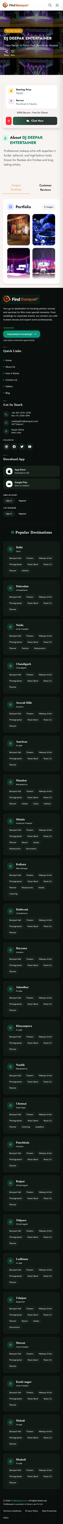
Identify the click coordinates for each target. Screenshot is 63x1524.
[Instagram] (6, 446)
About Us (10, 366)
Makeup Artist (45, 558)
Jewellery (39, 1127)
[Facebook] (14, 446)
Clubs (35, 803)
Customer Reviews (45, 187)
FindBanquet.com (19, 1500)
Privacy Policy (31, 1511)
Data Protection (49, 1511)
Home (8, 360)
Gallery (9, 386)
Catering (13, 893)
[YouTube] (29, 446)
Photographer (15, 564)
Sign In (9, 500)
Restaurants (39, 648)
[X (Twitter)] (22, 446)
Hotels (25, 803)
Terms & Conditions (12, 1511)
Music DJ (48, 564)
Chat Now (37, 121)
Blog (7, 392)
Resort (25, 842)
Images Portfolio (16, 187)
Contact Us (11, 379)
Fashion (25, 570)
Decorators (31, 848)
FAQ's (5, 1518)
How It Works (12, 373)
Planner (12, 570)
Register (22, 500)
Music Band (33, 564)
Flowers (29, 558)
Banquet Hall (15, 558)
